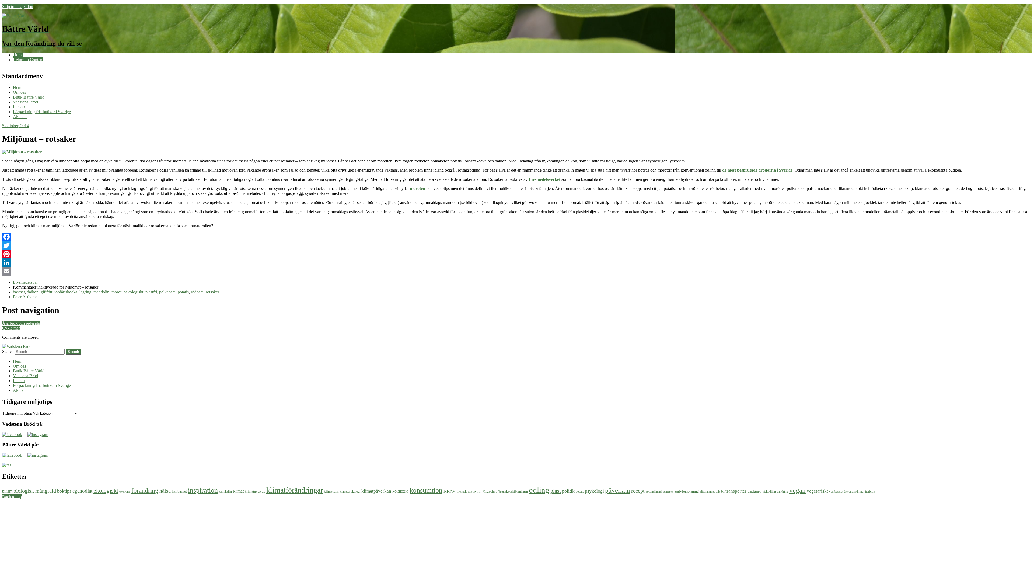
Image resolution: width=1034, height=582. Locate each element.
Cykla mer (11, 328)
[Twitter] (517, 245)
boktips (64, 491)
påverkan (617, 490)
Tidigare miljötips (17, 413)
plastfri (151, 292)
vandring (782, 491)
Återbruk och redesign (21, 323)
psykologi (594, 491)
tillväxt (720, 491)
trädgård (754, 491)
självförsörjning (687, 491)
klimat (238, 491)
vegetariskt (817, 491)
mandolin (101, 292)
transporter (735, 491)
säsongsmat (707, 491)
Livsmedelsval (25, 282)
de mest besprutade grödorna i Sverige (757, 170)
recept (638, 491)
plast (555, 491)
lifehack (462, 491)
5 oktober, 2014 (15, 125)
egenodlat (82, 491)
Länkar (19, 107)
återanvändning (854, 491)
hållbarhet (179, 491)
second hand (654, 491)
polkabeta (167, 292)
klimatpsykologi (350, 491)
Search (8, 351)
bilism (7, 491)
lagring (85, 292)
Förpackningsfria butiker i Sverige (42, 111)
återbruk (870, 491)
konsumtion (426, 490)
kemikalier (225, 491)
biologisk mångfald (34, 491)
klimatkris (331, 491)
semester (668, 491)
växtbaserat (836, 491)
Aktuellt (20, 116)
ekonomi (124, 491)
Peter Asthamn (25, 297)
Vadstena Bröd (25, 102)
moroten (417, 188)
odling (539, 490)
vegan (797, 490)
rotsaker (212, 292)
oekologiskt (133, 292)
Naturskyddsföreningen (513, 491)
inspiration (203, 490)
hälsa (165, 491)
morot (116, 292)
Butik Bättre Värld (28, 97)
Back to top (12, 496)
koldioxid (400, 491)
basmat (19, 292)
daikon (33, 292)
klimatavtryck (255, 491)
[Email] (517, 271)
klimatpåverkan (376, 491)
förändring (144, 490)
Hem (17, 87)
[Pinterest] (517, 254)
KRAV (449, 491)
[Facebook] (517, 237)
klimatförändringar (294, 490)
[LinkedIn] (517, 262)
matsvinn (474, 491)
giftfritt (46, 292)
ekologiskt (105, 490)
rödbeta (197, 292)
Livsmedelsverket (544, 179)
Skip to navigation (17, 6)
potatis (183, 292)
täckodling (769, 491)
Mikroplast (490, 491)
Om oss (19, 92)
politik (568, 491)
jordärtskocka (65, 292)
